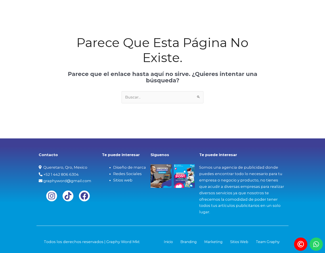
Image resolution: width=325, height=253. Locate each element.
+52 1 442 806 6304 (60, 174)
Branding (188, 8)
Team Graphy (272, 8)
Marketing (214, 8)
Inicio (166, 8)
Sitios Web (241, 8)
